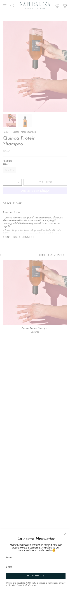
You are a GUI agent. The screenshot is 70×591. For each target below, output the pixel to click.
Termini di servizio (17, 585)
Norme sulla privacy (56, 583)
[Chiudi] (64, 534)
